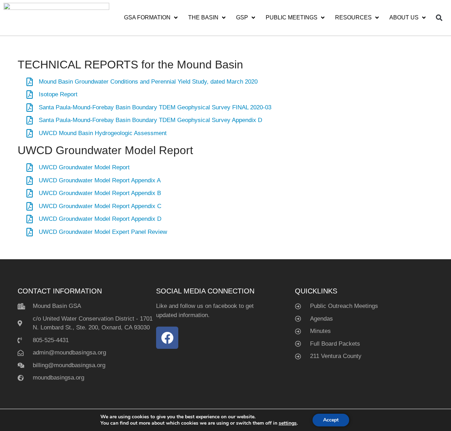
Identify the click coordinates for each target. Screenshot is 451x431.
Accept (331, 420)
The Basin (203, 17)
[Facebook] (167, 338)
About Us (404, 17)
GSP (242, 17)
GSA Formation (147, 17)
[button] (439, 18)
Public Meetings (291, 17)
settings (288, 423)
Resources (353, 17)
